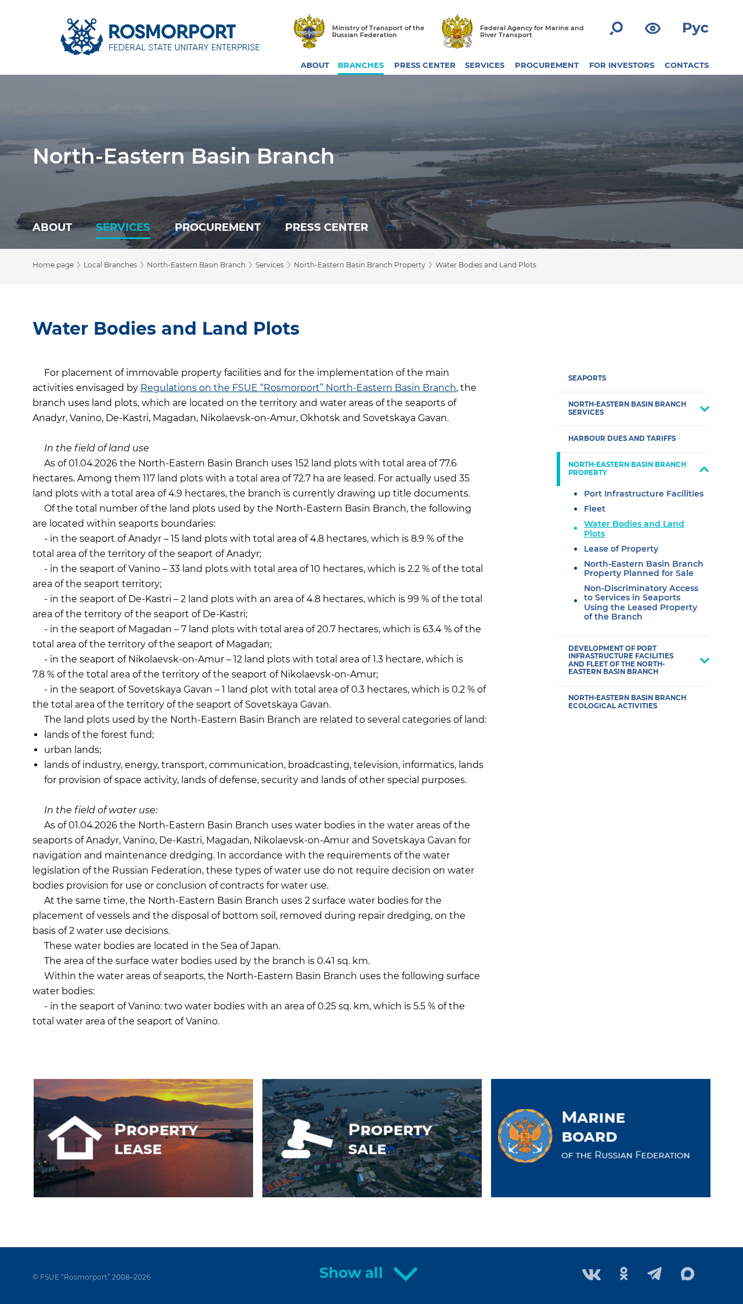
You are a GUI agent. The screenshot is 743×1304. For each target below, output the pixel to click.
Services (123, 227)
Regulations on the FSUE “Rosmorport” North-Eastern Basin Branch (298, 387)
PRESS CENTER (425, 65)
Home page (53, 264)
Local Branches (110, 264)
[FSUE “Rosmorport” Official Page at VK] (591, 1276)
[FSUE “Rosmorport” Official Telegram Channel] (654, 1275)
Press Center (326, 227)
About (52, 227)
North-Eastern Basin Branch (184, 156)
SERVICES (484, 65)
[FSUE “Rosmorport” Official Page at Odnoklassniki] (624, 1275)
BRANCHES (361, 65)
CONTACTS (687, 65)
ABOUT (315, 65)
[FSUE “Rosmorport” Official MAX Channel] (688, 1274)
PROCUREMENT (547, 65)
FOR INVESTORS (621, 65)
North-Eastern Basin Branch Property (359, 264)
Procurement (218, 227)
